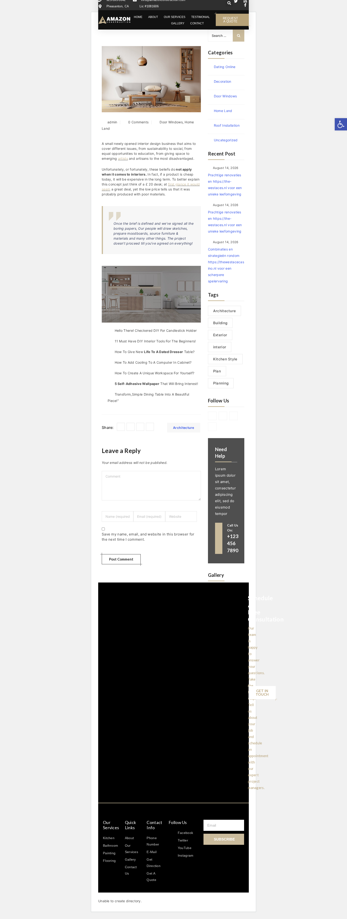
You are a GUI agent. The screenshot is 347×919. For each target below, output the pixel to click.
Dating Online (225, 67)
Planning (221, 383)
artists (123, 158)
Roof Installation (227, 125)
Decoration (222, 81)
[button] (341, 124)
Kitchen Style (225, 359)
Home (138, 17)
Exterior (220, 335)
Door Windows (171, 122)
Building (220, 323)
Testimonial (200, 17)
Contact (197, 23)
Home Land (223, 111)
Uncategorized (226, 140)
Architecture (183, 428)
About (153, 17)
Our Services (174, 17)
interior (219, 347)
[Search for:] (226, 36)
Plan (217, 371)
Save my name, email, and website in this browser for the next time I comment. (148, 537)
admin (112, 122)
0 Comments (138, 122)
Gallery (177, 23)
